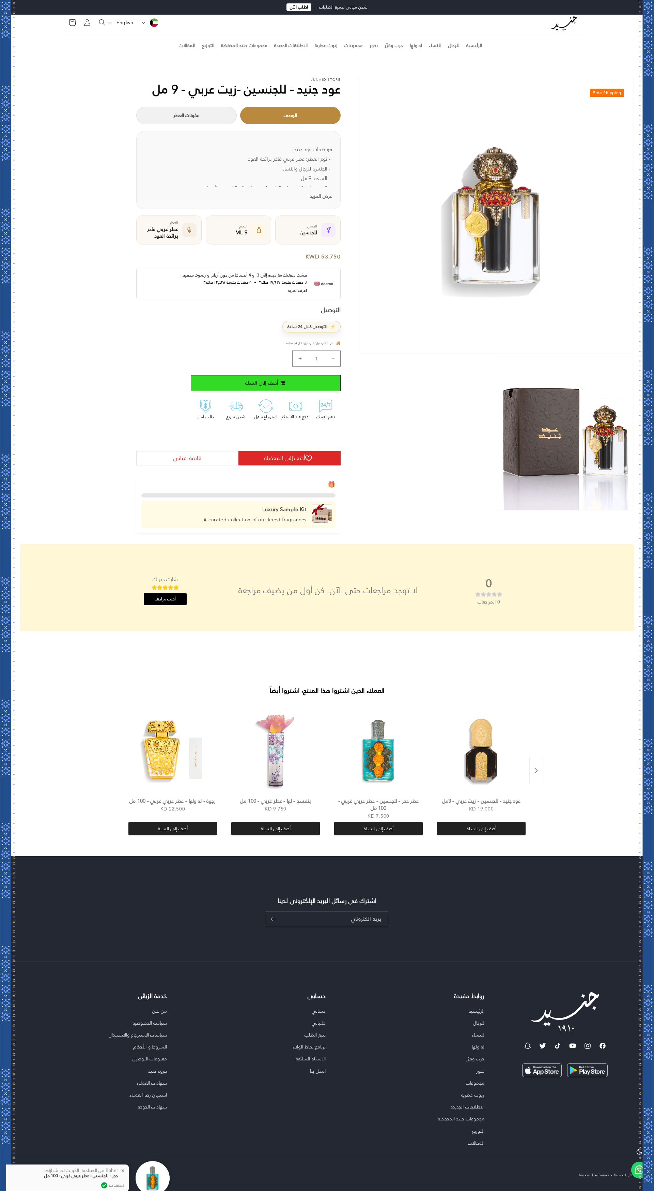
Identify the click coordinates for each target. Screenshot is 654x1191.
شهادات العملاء (152, 1082)
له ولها (478, 1046)
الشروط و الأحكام (150, 1046)
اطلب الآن (299, 7)
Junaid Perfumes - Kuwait (602, 1175)
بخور (480, 1071)
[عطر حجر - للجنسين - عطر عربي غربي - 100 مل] (378, 750)
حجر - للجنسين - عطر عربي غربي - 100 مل (81, 1148)
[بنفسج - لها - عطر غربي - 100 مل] (275, 750)
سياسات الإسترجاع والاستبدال (138, 1034)
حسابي (319, 1011)
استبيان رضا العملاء (148, 1094)
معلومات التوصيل (150, 1058)
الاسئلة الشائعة (311, 1058)
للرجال (478, 1022)
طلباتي (319, 1022)
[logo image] (563, 23)
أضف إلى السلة (481, 828)
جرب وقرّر (475, 1058)
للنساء (478, 1034)
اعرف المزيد (297, 290)
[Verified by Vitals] (104, 1158)
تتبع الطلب (315, 1034)
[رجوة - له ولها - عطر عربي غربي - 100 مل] (172, 750)
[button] (98, 22)
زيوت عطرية (472, 1094)
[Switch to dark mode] (639, 1151)
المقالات (476, 1142)
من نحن (159, 1011)
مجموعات (475, 1082)
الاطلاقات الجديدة (467, 1106)
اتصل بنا (318, 1071)
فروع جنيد (157, 1071)
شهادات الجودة (152, 1106)
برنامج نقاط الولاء (309, 1046)
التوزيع (478, 1131)
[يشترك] (273, 919)
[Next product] (536, 770)
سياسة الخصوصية (150, 1022)
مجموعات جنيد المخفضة (461, 1118)
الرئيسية (476, 1011)
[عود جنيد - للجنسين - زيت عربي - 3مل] (481, 750)
